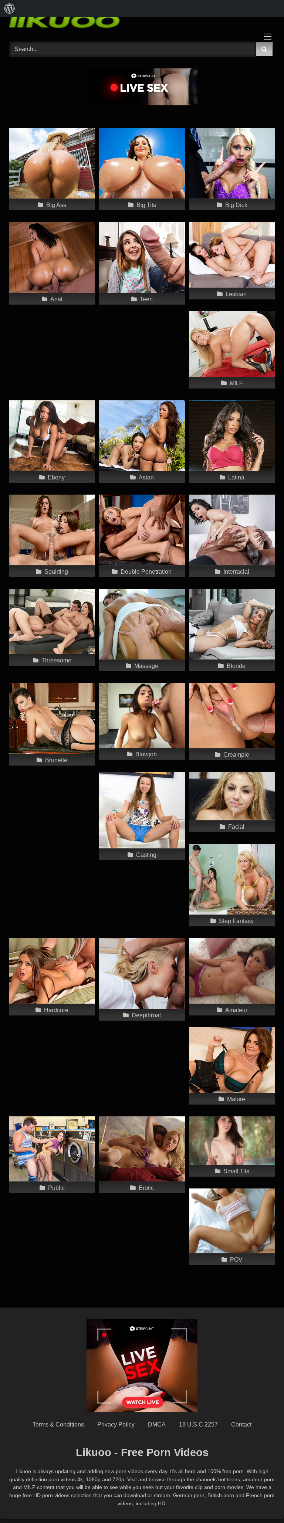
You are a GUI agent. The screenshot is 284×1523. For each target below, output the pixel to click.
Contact (241, 1424)
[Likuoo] (142, 20)
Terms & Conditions (58, 1424)
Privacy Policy (116, 1424)
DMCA (157, 1424)
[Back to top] (261, 1501)
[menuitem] (9, 8)
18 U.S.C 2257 (198, 1424)
